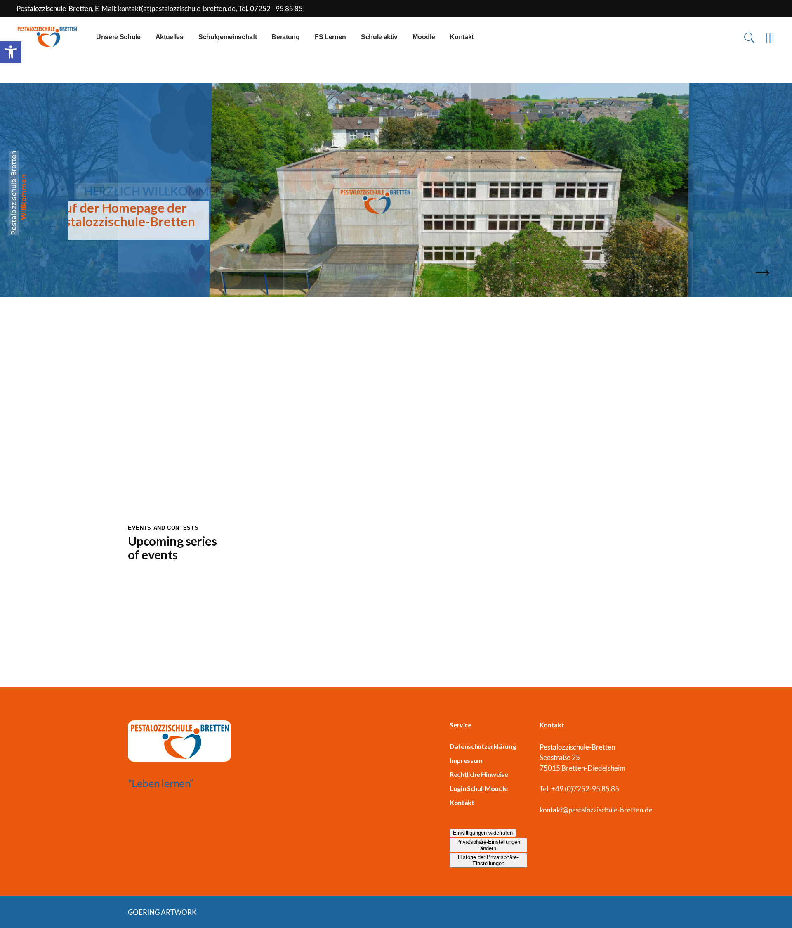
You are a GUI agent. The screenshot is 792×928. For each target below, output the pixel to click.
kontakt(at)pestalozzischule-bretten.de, (178, 8)
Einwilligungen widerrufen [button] (483, 833)
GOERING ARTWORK (162, 912)
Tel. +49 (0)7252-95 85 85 (579, 788)
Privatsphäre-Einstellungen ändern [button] (488, 845)
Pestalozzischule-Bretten (14, 193)
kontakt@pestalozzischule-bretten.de (596, 809)
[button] (10, 52)
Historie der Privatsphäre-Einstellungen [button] (488, 860)
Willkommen (24, 197)
